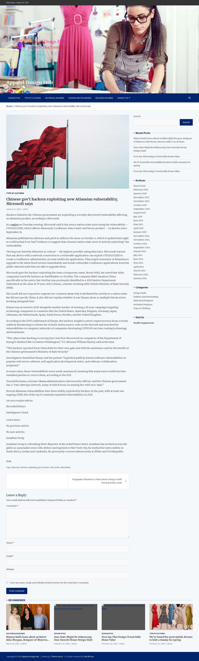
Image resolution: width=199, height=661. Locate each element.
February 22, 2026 (109, 643)
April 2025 (138, 228)
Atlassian (15, 467)
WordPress (89, 656)
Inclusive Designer (104, 98)
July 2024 (137, 255)
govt (40, 467)
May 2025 (138, 224)
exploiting (32, 467)
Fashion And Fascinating (79, 98)
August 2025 (139, 212)
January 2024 (140, 278)
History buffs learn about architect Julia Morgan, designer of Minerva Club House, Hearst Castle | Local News (26, 641)
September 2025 (141, 209)
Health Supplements (143, 323)
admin (24, 643)
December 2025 (141, 197)
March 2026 (139, 186)
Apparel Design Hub (29, 82)
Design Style (14, 98)
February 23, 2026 (61, 643)
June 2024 (138, 259)
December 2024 (141, 236)
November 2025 (141, 201)
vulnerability (65, 467)
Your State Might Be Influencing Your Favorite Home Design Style (73, 638)
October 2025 (140, 205)
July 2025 (137, 216)
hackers (46, 467)
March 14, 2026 (12, 643)
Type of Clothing (33, 98)
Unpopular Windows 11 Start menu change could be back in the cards (97, 481)
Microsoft (55, 467)
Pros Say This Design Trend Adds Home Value (156, 156)
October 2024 (140, 243)
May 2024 (138, 263)
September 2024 (141, 247)
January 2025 (140, 232)
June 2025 (138, 220)
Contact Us (122, 98)
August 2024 (139, 251)
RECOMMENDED (16, 600)
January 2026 (140, 193)
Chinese (23, 467)
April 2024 (138, 266)
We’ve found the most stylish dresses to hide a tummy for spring (170, 638)
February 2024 (140, 274)
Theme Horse (57, 656)
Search (137, 116)
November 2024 (141, 239)
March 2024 (139, 270)
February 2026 (140, 189)
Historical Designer (54, 98)
